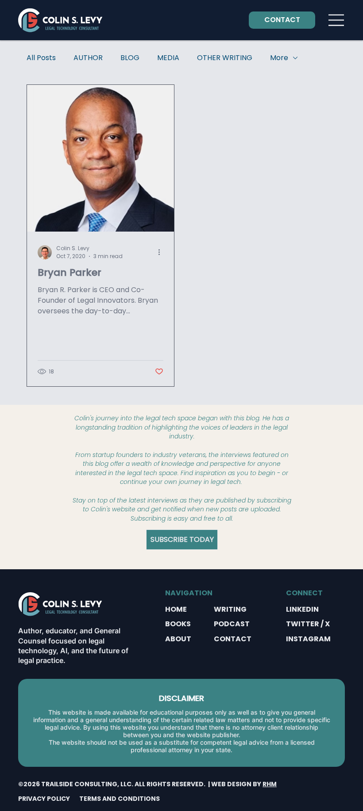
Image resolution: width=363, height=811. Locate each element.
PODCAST (232, 624)
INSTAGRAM (308, 639)
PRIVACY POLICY (44, 798)
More (279, 58)
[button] (182, 539)
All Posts (41, 58)
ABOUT (178, 639)
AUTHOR (88, 58)
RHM (270, 784)
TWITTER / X (308, 624)
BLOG (129, 58)
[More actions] (162, 252)
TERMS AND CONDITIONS (119, 798)
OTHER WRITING (224, 58)
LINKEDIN (302, 609)
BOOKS (178, 624)
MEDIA (168, 58)
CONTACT (232, 639)
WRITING (230, 609)
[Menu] (336, 20)
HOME (176, 609)
